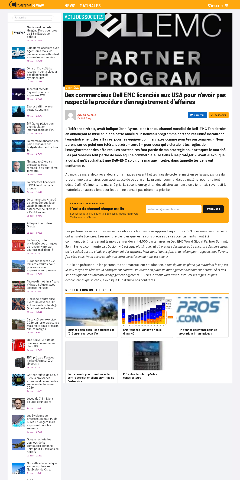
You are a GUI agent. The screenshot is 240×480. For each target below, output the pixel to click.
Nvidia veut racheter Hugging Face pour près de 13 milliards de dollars (42, 32)
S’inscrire (216, 5)
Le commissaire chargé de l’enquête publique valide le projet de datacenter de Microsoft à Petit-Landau (42, 206)
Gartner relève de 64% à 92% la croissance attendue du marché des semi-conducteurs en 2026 (42, 381)
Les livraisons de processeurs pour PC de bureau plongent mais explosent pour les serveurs (42, 422)
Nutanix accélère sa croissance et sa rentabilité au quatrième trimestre (42, 166)
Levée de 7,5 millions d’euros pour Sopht (40, 400)
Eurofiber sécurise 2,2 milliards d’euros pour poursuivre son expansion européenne (41, 265)
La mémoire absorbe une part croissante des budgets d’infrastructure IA (43, 145)
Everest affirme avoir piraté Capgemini (40, 108)
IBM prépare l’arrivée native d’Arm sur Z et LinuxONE (40, 360)
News (69, 5)
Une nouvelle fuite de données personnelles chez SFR (41, 343)
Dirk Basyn (86, 118)
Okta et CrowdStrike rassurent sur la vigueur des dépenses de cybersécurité (42, 73)
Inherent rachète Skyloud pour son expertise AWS (38, 92)
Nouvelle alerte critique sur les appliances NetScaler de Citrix (42, 466)
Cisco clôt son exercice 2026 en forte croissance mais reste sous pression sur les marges (43, 324)
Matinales (90, 5)
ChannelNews (26, 4)
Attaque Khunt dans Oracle (39, 224)
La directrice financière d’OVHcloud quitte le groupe (41, 185)
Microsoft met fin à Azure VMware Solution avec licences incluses (43, 285)
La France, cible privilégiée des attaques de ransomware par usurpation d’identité (42, 245)
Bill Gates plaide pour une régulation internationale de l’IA (41, 127)
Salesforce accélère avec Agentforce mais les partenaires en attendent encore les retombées (43, 52)
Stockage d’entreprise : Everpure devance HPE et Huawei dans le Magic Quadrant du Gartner (42, 303)
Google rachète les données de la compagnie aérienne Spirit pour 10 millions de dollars (43, 446)
